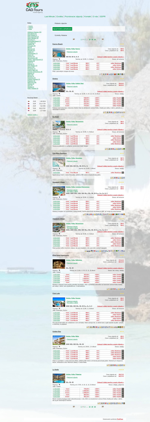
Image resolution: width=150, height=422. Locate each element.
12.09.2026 (56, 144)
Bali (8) (30, 47)
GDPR (103, 17)
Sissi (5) (30, 85)
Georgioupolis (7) (33, 53)
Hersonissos (79, 121)
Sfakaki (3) (31, 84)
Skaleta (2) (31, 87)
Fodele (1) (30, 52)
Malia (77, 336)
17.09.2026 (56, 104)
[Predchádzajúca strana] (74, 39)
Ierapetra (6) (31, 61)
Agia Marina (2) (32, 33)
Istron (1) (30, 62)
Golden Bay (57, 331)
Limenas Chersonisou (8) (35, 72)
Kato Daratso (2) (32, 65)
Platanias (78, 374)
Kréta (73, 49)
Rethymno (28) (32, 82)
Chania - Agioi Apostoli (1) (35, 59)
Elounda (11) (31, 50)
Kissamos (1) (31, 68)
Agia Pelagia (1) (32, 35)
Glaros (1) (30, 55)
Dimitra (55, 79)
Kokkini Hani (80, 83)
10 (90, 39)
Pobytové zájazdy (72, 52)
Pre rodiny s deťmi (72, 191)
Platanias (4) (31, 81)
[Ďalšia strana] (103, 39)
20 (92, 39)
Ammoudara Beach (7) (34, 41)
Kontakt (87, 17)
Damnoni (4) (31, 49)
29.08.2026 (56, 136)
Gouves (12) (31, 56)
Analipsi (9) (31, 44)
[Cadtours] (42, 8)
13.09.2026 (56, 274)
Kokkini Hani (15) (33, 70)
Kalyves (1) (31, 64)
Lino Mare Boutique (60, 153)
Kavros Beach (58, 44)
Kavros (78, 49)
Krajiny (31, 26)
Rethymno (79, 260)
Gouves (78, 298)
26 (95, 39)
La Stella (56, 369)
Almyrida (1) (31, 40)
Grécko (68, 49)
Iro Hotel (56, 117)
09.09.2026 (56, 140)
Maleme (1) (31, 73)
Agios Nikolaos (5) (33, 38)
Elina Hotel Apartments (61, 255)
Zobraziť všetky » (33, 115)
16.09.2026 (56, 316)
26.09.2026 (56, 172)
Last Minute (50, 17)
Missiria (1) (31, 76)
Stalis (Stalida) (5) (33, 88)
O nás (95, 17)
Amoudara (79, 158)
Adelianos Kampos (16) (34, 32)
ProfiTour (120, 419)
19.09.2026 (56, 63)
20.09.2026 (56, 394)
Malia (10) (30, 75)
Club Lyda (56, 293)
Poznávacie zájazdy (74, 17)
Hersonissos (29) (33, 58)
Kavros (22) (31, 67)
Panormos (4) (32, 78)
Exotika (60, 17)
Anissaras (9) (31, 46)
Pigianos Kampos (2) (34, 79)
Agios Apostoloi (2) (33, 36)
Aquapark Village (59, 182)
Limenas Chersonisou (82, 187)
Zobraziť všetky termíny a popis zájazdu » (110, 57)
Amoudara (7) (32, 43)
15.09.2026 (56, 98)
